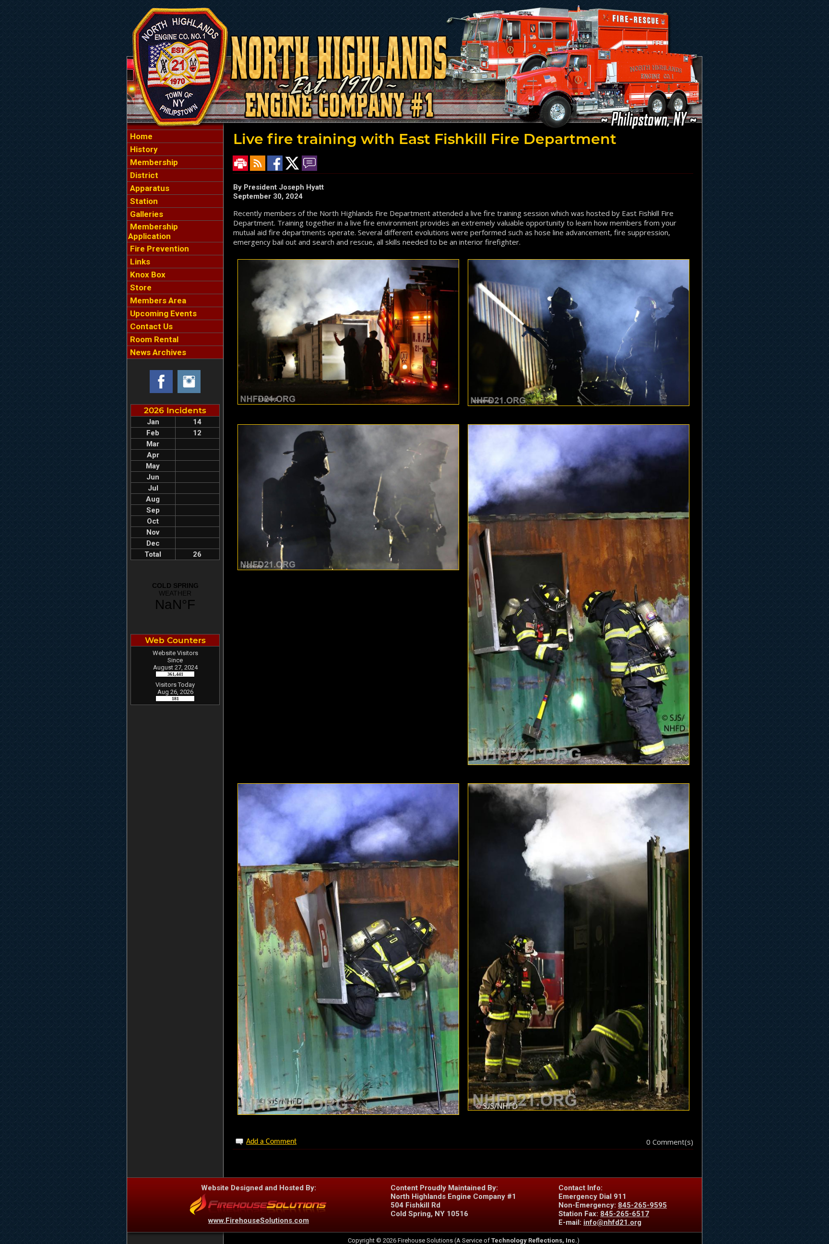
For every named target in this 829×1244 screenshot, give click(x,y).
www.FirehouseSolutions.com (258, 1220)
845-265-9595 (642, 1205)
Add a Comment (271, 1142)
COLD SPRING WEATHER (175, 597)
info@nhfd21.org (612, 1222)
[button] (175, 162)
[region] (175, 244)
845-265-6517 (624, 1213)
